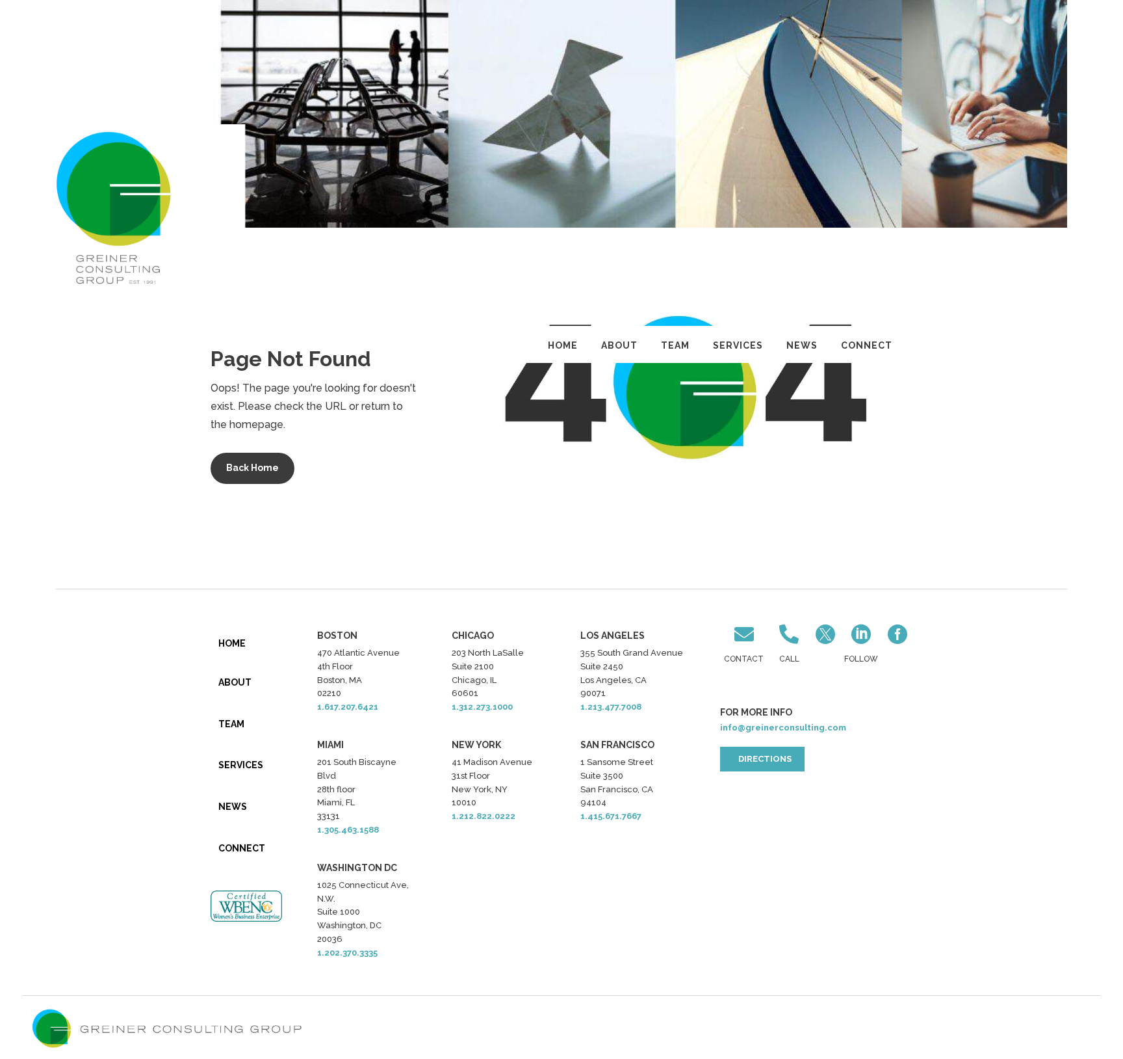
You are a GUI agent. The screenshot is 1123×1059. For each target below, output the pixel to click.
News (802, 345)
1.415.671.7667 (610, 816)
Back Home (252, 467)
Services (738, 345)
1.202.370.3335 (347, 953)
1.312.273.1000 (482, 707)
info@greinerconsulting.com (783, 727)
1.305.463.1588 (348, 830)
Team (675, 345)
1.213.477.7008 (610, 707)
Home (563, 345)
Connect (866, 345)
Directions (765, 759)
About (619, 345)
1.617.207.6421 (347, 707)
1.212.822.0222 (483, 816)
